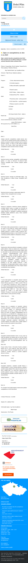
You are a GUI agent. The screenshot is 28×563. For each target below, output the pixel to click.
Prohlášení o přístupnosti (6, 556)
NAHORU (24, 553)
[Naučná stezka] (14, 428)
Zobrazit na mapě (5, 501)
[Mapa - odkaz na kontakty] (14, 489)
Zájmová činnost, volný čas (14, 40)
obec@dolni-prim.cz (5, 25)
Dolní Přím (3, 48)
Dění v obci (14, 37)
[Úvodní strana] (14, 29)
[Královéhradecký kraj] (14, 454)
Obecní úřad (14, 33)
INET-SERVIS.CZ (8, 560)
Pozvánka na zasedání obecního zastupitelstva (12, 506)
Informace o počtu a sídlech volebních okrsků (12, 516)
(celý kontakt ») (14, 436)
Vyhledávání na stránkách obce (8, 15)
